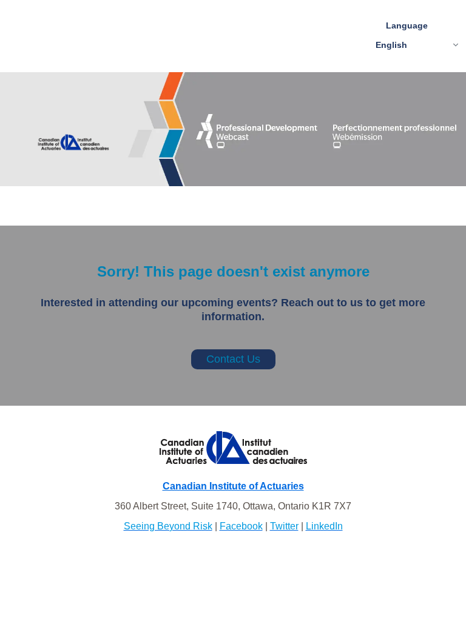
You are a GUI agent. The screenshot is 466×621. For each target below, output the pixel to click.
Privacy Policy (233, 557)
